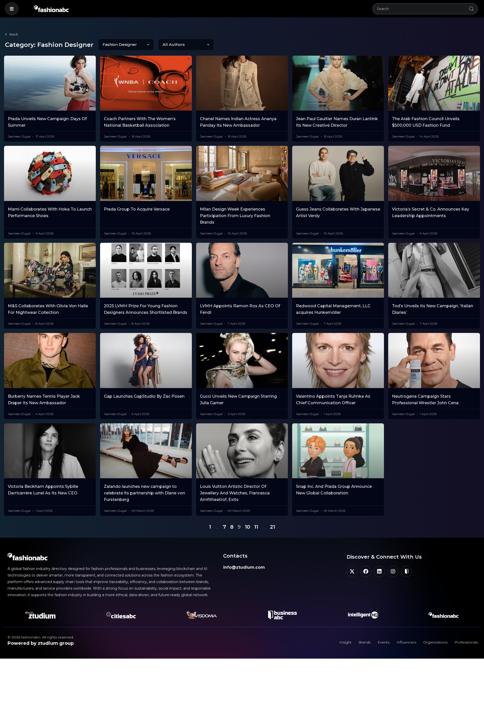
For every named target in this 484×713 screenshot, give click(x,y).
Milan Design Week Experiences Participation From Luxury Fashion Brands (235, 216)
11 (256, 527)
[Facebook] (365, 571)
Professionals (466, 642)
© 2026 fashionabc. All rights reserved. (41, 637)
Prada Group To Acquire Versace (137, 209)
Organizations (435, 642)
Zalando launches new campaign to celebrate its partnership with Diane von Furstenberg (144, 493)
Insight (345, 642)
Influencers (406, 642)
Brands (364, 642)
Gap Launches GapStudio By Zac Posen (144, 396)
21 (272, 527)
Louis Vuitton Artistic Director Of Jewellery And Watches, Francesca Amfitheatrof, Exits (235, 493)
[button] (11, 9)
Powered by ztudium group (41, 643)
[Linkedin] (379, 571)
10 (247, 527)
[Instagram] (393, 571)
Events (383, 642)
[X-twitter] (352, 571)
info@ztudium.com (244, 567)
